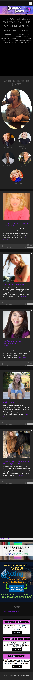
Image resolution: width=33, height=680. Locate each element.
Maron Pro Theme (19, 675)
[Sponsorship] (16, 644)
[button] (16, 3)
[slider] (30, 247)
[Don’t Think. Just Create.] (16, 268)
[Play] (2, 246)
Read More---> (25, 296)
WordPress (18, 677)
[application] (16, 246)
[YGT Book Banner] (16, 539)
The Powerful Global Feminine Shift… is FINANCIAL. (12, 343)
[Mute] (25, 247)
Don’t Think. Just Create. (14, 284)
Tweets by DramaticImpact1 (10, 611)
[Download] (31, 245)
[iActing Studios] (16, 582)
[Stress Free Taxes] (16, 551)
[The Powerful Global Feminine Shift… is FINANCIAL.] (16, 324)
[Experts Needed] (16, 661)
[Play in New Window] (28, 245)
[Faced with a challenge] (16, 627)
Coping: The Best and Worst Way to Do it (16, 224)
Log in (23, 677)
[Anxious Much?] (16, 385)
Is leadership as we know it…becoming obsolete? (16, 462)
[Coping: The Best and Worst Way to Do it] (16, 206)
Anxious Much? (10, 402)
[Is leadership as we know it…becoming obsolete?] (16, 444)
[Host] (16, 109)
